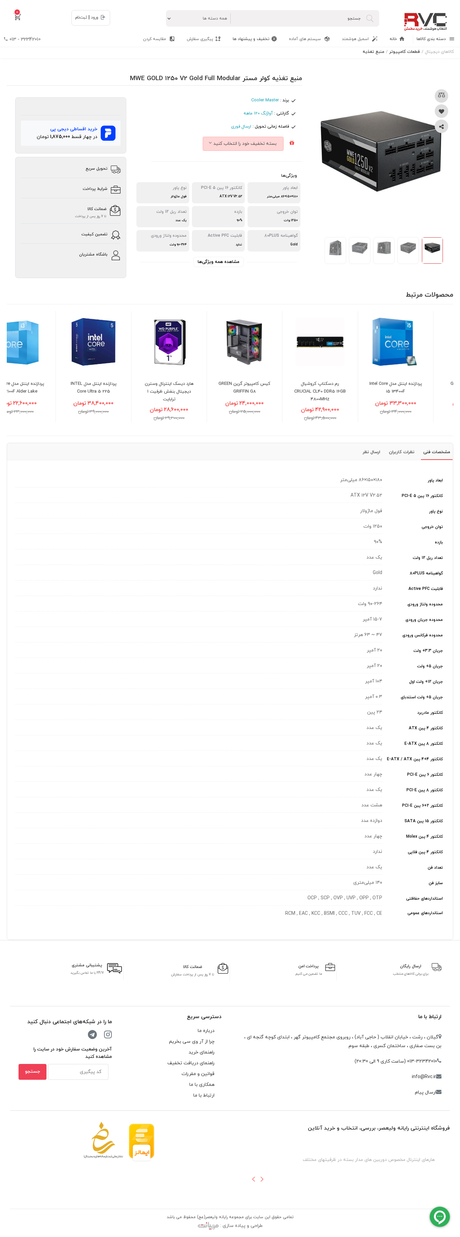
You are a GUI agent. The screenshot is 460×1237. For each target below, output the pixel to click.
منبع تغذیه (373, 52)
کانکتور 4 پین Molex (424, 836)
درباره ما (206, 1031)
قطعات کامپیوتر (404, 52)
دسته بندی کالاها (432, 39)
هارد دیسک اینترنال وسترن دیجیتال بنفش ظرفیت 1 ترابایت (195, 391)
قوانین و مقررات (198, 1074)
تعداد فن (435, 867)
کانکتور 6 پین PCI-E (425, 774)
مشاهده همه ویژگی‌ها (218, 262)
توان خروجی (432, 527)
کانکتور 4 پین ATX (426, 728)
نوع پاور (436, 511)
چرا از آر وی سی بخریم (192, 1041)
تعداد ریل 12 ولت (428, 558)
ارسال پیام (425, 1092)
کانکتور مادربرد (430, 712)
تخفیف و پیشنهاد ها (251, 39)
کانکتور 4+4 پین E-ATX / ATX (415, 759)
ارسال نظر (371, 452)
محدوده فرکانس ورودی (422, 635)
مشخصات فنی (436, 452)
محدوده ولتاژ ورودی (425, 604)
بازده (439, 542)
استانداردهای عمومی (425, 913)
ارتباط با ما (429, 1017)
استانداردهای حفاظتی (424, 898)
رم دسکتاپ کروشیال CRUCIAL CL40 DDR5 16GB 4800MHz (347, 391)
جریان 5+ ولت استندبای (422, 697)
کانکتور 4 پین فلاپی (425, 852)
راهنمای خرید (202, 1052)
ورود (94, 17)
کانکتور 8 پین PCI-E (424, 790)
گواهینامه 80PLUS (426, 573)
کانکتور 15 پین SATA (423, 821)
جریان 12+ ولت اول (426, 681)
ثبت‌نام (81, 17)
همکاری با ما (202, 1084)
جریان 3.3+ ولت (428, 651)
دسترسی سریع (204, 1017)
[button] (254, 1179)
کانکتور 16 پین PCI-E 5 (422, 496)
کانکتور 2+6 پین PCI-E (422, 805)
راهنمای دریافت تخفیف (191, 1063)
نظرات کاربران (402, 452)
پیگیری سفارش (200, 39)
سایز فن (436, 883)
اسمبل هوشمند (356, 39)
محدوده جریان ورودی (424, 620)
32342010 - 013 (24, 39)
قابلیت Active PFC (425, 589)
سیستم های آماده (305, 39)
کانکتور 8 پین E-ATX (423, 743)
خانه (393, 39)
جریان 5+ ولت (430, 666)
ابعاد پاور (435, 480)
